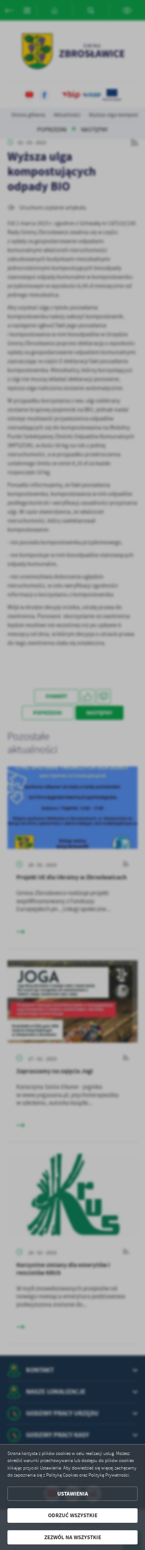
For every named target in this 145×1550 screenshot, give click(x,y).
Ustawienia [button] (72, 1493)
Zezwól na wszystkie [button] (72, 1537)
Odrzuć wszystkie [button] (72, 1515)
